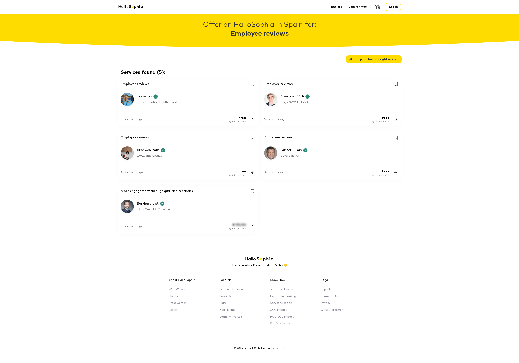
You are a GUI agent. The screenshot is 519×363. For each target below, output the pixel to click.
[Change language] (377, 7)
